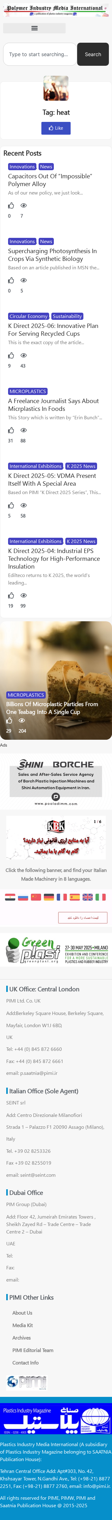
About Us (22, 1312)
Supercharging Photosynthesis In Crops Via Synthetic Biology (52, 254)
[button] (34, 28)
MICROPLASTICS (28, 391)
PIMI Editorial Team (33, 1350)
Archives (21, 1337)
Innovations (22, 166)
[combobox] (40, 54)
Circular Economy (29, 316)
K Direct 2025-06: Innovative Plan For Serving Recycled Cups (53, 329)
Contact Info (25, 1362)
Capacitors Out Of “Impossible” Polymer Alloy (50, 179)
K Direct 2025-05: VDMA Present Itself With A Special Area (52, 479)
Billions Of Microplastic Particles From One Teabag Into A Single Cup (52, 707)
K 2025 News (81, 466)
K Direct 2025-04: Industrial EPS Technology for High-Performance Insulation (54, 558)
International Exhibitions (36, 466)
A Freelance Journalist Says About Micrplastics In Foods (53, 404)
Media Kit (22, 1325)
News (46, 166)
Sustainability (67, 316)
